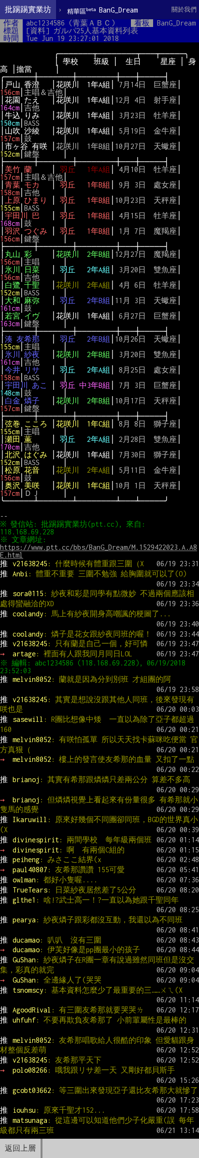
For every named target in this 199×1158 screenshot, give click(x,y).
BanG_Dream (102, 10)
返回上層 (20, 1148)
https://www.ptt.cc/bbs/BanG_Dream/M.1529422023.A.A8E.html (98, 551)
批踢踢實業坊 (28, 9)
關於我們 (184, 9)
